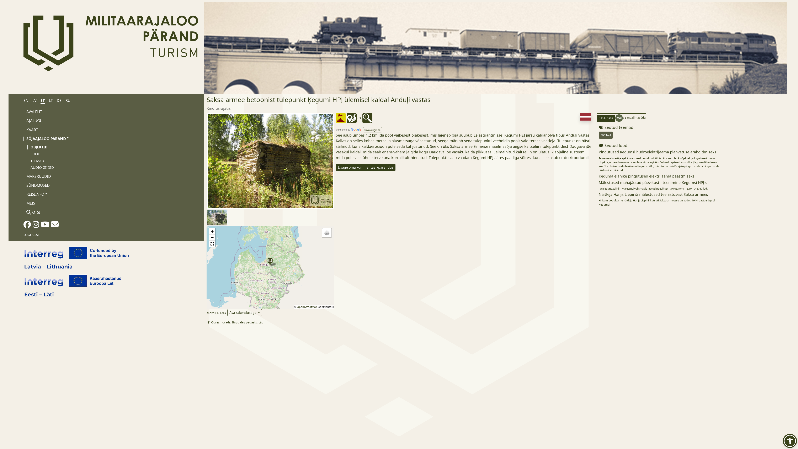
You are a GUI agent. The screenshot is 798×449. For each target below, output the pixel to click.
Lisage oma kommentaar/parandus (365, 167)
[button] (270, 262)
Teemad (37, 160)
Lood (35, 154)
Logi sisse (31, 235)
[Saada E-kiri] (55, 225)
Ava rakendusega (243, 312)
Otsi (35, 212)
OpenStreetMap (307, 307)
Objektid (39, 147)
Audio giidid (42, 167)
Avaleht (34, 111)
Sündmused (38, 185)
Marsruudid (38, 176)
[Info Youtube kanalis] (45, 225)
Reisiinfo (35, 194)
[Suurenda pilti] (270, 160)
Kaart (32, 129)
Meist (31, 203)
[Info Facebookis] (27, 225)
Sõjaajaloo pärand (46, 138)
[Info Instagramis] (36, 225)
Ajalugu (34, 120)
